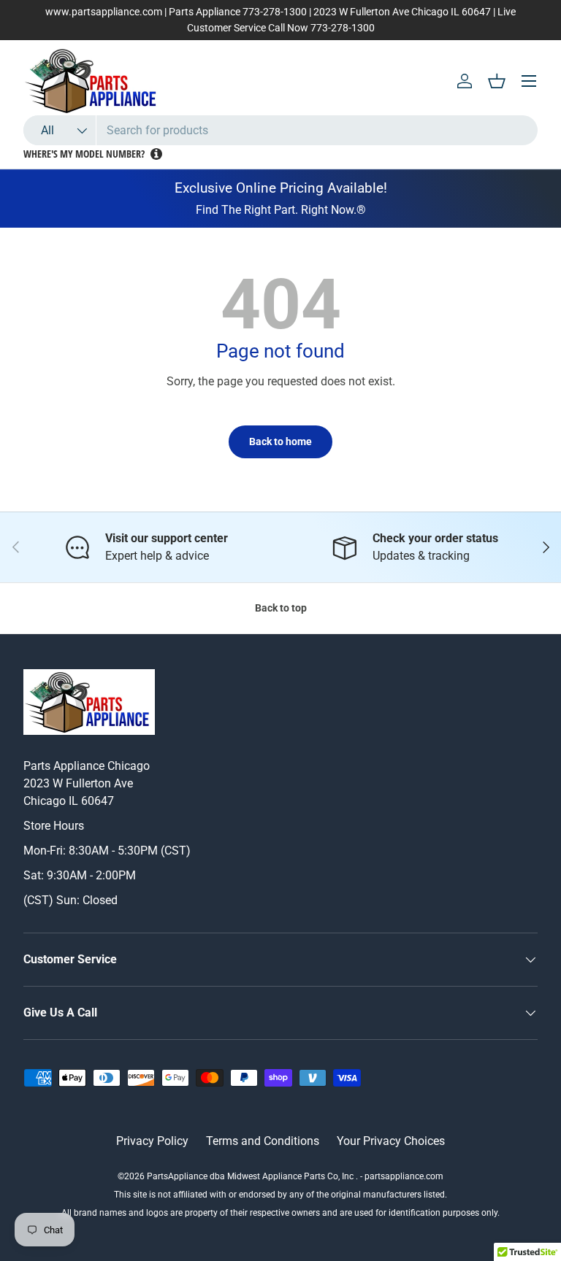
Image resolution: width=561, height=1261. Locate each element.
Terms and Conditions (262, 1141)
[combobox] (280, 130)
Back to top (281, 608)
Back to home (280, 441)
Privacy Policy (152, 1141)
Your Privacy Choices (391, 1141)
